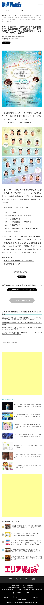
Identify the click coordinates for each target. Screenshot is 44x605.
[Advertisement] (22, 373)
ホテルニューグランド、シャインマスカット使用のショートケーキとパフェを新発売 (21, 328)
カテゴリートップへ (23, 300)
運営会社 (35, 597)
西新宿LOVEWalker (13, 587)
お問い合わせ (22, 599)
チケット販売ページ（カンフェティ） (19, 260)
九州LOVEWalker (7, 590)
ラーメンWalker (18, 593)
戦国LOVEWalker (36, 590)
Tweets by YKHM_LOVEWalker (9, 342)
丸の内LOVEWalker (22, 590)
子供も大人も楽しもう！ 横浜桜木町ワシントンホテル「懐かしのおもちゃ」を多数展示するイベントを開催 (21, 318)
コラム (26, 579)
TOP (22, 10)
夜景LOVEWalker (28, 587)
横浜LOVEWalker (28, 585)
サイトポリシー (7, 597)
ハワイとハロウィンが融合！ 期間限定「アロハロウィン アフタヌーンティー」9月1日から (22, 333)
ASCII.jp (28, 593)
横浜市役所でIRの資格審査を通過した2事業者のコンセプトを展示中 (22, 323)
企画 (7, 10)
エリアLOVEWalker (13, 585)
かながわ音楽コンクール (13, 263)
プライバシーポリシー (22, 597)
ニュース (36, 10)
